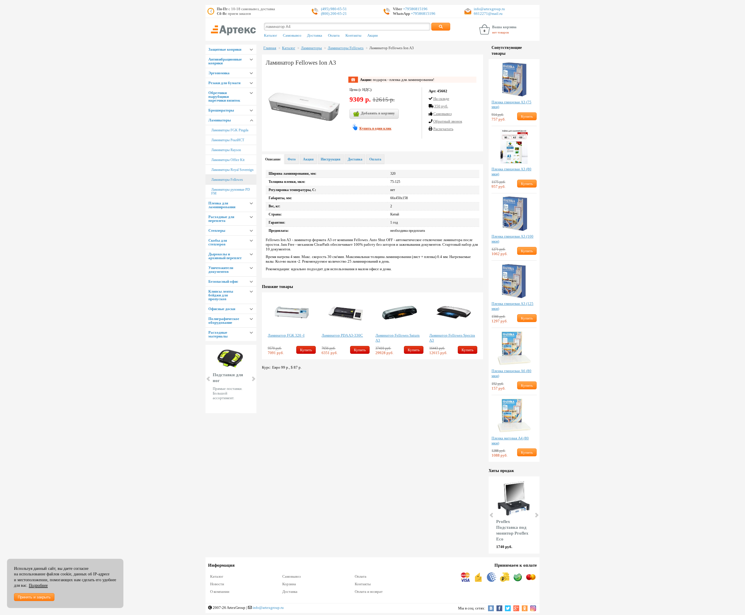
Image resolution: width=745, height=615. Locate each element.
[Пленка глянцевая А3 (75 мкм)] (514, 79)
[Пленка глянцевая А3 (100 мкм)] (514, 213)
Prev (208, 379)
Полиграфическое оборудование (223, 321)
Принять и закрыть (34, 597)
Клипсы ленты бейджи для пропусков (220, 295)
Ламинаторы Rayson (226, 150)
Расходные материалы (218, 334)
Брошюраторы (221, 110)
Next (253, 379)
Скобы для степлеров (217, 242)
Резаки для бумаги (224, 83)
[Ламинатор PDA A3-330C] (346, 312)
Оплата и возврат (369, 591)
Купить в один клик (375, 128)
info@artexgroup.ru (489, 9)
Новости (217, 584)
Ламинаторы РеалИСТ (227, 140)
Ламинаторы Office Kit (227, 160)
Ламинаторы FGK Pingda (229, 130)
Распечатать (443, 129)
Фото (292, 159)
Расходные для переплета (221, 219)
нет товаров (500, 32)
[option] (292, 325)
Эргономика (219, 73)
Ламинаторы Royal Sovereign (232, 170)
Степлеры (216, 230)
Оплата (334, 35)
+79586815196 (415, 9)
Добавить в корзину (378, 113)
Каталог (270, 35)
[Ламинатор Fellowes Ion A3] (304, 108)
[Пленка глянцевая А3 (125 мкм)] (514, 281)
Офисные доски (221, 309)
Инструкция (330, 159)
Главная (269, 48)
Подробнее (38, 585)
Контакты (353, 35)
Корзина (289, 584)
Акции (372, 35)
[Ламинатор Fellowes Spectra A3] (453, 312)
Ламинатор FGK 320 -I (286, 335)
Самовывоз (292, 35)
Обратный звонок (447, 121)
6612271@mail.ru (488, 13)
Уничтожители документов (220, 270)
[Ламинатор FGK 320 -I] (292, 312)
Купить (306, 350)
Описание (273, 159)
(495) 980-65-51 (334, 9)
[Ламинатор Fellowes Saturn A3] (399, 312)
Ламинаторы (219, 120)
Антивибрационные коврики (225, 61)
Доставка (314, 35)
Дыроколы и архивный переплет (225, 256)
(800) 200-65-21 (334, 13)
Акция (308, 159)
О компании (219, 591)
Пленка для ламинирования (221, 205)
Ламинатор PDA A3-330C (342, 335)
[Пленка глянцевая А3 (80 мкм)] (514, 146)
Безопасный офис (223, 281)
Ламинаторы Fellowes (227, 180)
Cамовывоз (442, 114)
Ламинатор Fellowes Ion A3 (391, 48)
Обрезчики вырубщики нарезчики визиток (224, 96)
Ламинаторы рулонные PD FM (230, 191)
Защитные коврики (224, 49)
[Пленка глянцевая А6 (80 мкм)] (514, 348)
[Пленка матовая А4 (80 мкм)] (514, 415)
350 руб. (441, 106)
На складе (441, 98)
